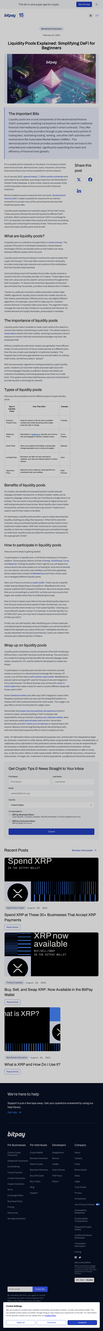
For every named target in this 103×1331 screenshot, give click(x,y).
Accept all (82, 1323)
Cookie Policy (50, 1316)
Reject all (21, 1323)
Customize (51, 1323)
